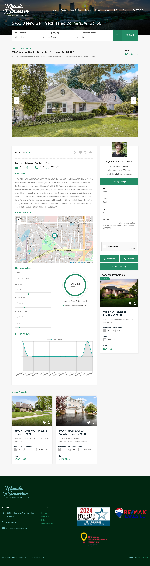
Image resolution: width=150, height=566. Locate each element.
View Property (32, 420)
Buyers (44, 513)
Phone (105, 209)
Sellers (44, 520)
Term (17, 273)
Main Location (20, 33)
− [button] (18, 222)
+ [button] (18, 219)
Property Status (89, 33)
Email (105, 199)
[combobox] (28, 38)
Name (105, 188)
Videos (63, 10)
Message (106, 219)
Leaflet (72, 262)
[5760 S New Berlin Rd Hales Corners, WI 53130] (54, 236)
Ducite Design (142, 557)
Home (54, 10)
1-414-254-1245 (122, 166)
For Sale (107, 10)
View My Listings (119, 182)
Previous (16, 100)
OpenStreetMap (81, 262)
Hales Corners (25, 49)
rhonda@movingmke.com (122, 174)
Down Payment (21, 311)
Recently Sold (75, 10)
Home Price (20, 298)
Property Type (54, 33)
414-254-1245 (142, 10)
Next (133, 100)
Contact (125, 10)
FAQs (116, 10)
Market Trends (47, 516)
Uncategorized (47, 523)
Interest (19, 284)
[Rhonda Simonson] (17, 16)
